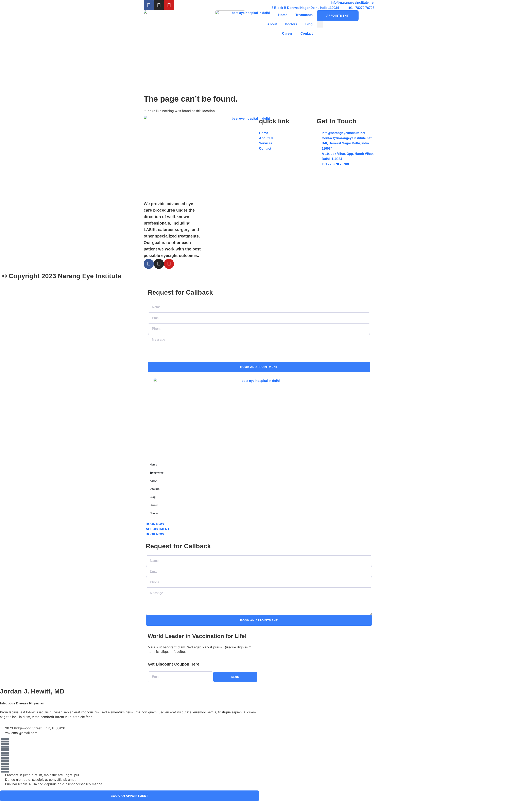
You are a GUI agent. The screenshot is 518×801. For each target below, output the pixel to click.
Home (282, 15)
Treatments (304, 15)
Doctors (291, 24)
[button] (320, 24)
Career (287, 33)
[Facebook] (149, 5)
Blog (309, 24)
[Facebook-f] (149, 264)
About (272, 24)
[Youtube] (169, 5)
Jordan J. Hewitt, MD (32, 691)
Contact (306, 33)
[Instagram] (159, 5)
